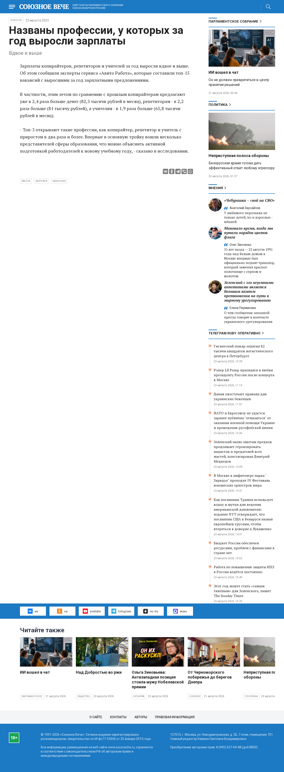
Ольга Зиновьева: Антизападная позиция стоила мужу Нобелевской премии (158, 679)
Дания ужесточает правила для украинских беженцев (240, 396)
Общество (83, 696)
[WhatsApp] (190, 171)
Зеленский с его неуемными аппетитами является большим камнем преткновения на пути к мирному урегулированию (249, 291)
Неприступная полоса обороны (239, 155)
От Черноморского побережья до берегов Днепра (210, 677)
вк (36, 611)
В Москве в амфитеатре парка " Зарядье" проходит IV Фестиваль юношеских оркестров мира (242, 480)
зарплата (41, 181)
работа (26, 181)
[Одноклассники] (171, 171)
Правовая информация (175, 717)
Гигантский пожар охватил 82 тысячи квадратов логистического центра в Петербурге (243, 351)
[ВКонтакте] (165, 171)
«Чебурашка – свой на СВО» (249, 200)
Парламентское (32, 696)
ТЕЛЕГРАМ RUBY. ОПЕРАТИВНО (234, 333)
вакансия (59, 181)
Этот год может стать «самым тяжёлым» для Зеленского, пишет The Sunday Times (242, 591)
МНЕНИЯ (216, 188)
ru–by (154, 611)
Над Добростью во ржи (99, 672)
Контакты (118, 717)
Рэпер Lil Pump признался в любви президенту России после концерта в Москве (244, 375)
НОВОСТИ (16, 20)
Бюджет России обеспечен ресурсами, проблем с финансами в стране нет (244, 548)
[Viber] (184, 171)
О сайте (95, 717)
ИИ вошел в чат (224, 72)
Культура (139, 696)
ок (66, 611)
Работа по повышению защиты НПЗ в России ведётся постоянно (244, 569)
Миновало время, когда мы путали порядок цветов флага (248, 233)
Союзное (195, 696)
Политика (218, 105)
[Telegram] (178, 171)
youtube (95, 611)
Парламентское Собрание (233, 21)
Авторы (140, 717)
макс (183, 611)
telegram (124, 611)
